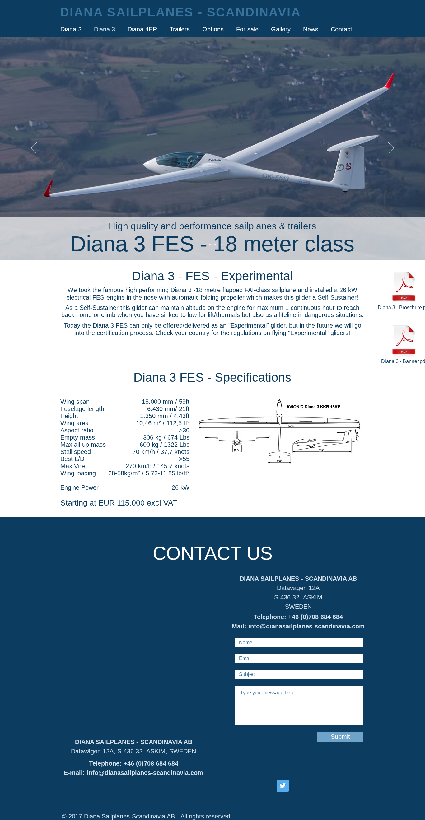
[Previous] (34, 148)
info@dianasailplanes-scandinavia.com (145, 772)
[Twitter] (283, 786)
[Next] (391, 148)
